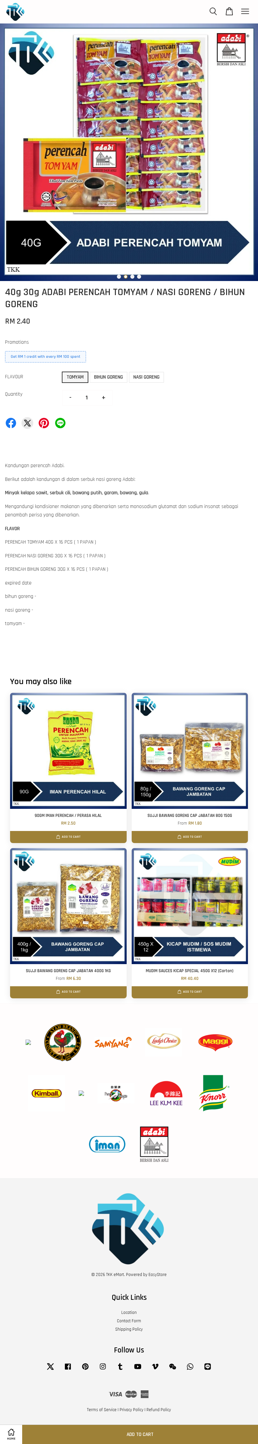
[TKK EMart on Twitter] (50, 1370)
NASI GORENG (146, 377)
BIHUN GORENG (108, 377)
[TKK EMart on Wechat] (172, 1370)
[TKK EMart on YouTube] (137, 1370)
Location (129, 1312)
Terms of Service (102, 1409)
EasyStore (157, 1274)
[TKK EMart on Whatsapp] (190, 1370)
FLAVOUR (14, 377)
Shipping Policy (129, 1329)
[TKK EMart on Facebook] (68, 1370)
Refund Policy (158, 1409)
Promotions (17, 342)
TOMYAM (75, 377)
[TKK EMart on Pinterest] (85, 1370)
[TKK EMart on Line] (207, 1370)
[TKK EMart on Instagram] (103, 1370)
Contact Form (129, 1321)
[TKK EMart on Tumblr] (120, 1370)
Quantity (14, 394)
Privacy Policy (131, 1409)
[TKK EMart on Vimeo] (155, 1370)
